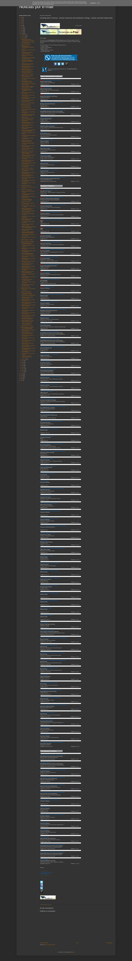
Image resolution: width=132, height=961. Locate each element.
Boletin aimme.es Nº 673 (26, 201)
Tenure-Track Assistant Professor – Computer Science (51, 294)
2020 (21, 23)
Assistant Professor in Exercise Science (48, 503)
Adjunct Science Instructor (46, 608)
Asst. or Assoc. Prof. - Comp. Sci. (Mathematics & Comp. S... (53, 548)
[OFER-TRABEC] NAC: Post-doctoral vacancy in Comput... (28, 346)
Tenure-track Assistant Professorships (48, 369)
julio (22, 362)
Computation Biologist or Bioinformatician (49, 301)
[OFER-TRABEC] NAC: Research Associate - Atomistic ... (27, 67)
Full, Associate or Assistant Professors (51, 234)
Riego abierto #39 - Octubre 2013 (27, 151)
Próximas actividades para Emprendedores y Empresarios (27, 40)
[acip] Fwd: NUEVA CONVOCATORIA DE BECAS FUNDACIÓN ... (28, 131)
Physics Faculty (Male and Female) (47, 413)
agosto (22, 360)
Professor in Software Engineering (47, 712)
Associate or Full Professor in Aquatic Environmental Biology (53, 637)
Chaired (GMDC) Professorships (47, 630)
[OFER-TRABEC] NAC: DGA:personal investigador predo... (28, 349)
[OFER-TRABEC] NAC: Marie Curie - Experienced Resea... (28, 146)
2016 (21, 28)
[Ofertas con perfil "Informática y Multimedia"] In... (27, 128)
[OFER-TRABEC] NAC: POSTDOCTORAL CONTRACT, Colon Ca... (27, 47)
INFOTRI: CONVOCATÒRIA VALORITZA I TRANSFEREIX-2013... (27, 61)
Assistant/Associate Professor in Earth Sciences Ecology (52, 652)
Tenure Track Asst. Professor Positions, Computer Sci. (55, 227)
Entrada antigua (109, 942)
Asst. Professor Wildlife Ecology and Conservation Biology (52, 406)
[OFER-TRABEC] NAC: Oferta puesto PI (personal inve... (28, 181)
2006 (21, 380)
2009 (21, 378)
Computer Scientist (44, 481)
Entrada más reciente (44, 942)
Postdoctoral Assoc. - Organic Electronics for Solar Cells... (52, 852)
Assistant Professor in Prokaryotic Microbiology (50, 799)
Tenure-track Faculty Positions (46, 391)
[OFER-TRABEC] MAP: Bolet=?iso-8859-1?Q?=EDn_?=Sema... (27, 87)
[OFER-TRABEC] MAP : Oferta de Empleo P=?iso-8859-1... (27, 176)
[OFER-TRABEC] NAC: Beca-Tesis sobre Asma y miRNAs (27, 161)
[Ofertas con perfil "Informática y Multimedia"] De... (27, 125)
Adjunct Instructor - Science (46, 615)
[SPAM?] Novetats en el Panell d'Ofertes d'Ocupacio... (27, 53)
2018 (21, 25)
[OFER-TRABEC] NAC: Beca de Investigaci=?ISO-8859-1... (27, 209)
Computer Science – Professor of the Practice (53, 219)
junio (22, 363)
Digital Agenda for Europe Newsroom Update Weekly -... (28, 197)
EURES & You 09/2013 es (26, 291)
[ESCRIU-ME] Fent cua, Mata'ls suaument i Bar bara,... (27, 76)
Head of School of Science (46, 154)
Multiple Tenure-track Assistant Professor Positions (51, 421)
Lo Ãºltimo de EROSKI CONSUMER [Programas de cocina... (28, 58)
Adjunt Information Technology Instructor (49, 600)
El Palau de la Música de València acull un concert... (27, 204)
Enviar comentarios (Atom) (50, 944)
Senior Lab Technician (45, 734)
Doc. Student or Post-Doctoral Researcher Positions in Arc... (53, 777)
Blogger (72, 952)
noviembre (23, 36)
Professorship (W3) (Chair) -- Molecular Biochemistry (51, 443)
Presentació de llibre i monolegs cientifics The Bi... (27, 138)
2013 (21, 33)
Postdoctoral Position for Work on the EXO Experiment (52, 814)
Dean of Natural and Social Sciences (48, 147)
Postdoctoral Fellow (44, 859)
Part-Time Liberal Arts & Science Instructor (49, 428)
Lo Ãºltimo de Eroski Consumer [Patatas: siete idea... (27, 298)
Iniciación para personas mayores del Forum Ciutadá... (28, 235)
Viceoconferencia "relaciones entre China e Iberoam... (27, 96)
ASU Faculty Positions (45, 324)
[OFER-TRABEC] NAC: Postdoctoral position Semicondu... (28, 267)
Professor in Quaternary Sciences (47, 473)
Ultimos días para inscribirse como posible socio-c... (27, 311)
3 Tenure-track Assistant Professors (47, 398)
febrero (22, 370)
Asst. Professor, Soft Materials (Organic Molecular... (54, 249)
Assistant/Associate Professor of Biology (49, 682)
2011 (21, 375)
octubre (22, 38)
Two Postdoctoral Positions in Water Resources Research (52, 792)
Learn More (93, 3)
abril (22, 367)
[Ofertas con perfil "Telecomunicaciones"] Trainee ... (28, 118)
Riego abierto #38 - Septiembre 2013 (28, 295)
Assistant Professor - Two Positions (47, 466)
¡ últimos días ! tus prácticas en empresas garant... (27, 230)
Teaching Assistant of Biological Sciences (49, 667)
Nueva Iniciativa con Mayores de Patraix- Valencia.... (27, 343)
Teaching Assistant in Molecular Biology (48, 645)
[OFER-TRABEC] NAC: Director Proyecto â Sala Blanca (27, 70)
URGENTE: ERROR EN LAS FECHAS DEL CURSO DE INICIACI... (28, 227)
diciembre (23, 34)
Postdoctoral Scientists (45, 762)
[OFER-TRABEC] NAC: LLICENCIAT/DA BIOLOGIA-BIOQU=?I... (27, 89)
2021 (21, 22)
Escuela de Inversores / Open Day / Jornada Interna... (27, 166)
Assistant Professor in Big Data (50, 272)
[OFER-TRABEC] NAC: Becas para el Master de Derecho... (28, 330)
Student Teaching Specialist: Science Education (50, 510)
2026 (21, 17)
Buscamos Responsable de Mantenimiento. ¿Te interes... (27, 293)
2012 (21, 374)
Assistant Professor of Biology (46, 436)
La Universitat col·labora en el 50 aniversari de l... (27, 308)
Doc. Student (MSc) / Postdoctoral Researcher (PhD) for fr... (52, 784)
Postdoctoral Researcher (45, 727)
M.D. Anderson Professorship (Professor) (52, 212)
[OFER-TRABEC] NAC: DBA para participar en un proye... (27, 64)
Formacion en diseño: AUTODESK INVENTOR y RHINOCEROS (27, 232)
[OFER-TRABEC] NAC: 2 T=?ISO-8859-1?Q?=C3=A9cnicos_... (27, 321)
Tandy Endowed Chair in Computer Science (49, 162)
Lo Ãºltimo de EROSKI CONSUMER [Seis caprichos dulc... (28, 212)
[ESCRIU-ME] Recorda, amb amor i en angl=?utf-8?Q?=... (28, 277)
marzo (22, 368)
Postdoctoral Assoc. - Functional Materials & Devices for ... (52, 844)
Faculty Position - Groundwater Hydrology (49, 331)
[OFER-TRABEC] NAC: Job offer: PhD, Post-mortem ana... (28, 84)
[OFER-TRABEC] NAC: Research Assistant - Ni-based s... (27, 123)
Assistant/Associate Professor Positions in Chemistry (51, 742)
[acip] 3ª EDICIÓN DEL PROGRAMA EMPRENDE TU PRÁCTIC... (28, 115)
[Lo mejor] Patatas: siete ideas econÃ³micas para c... (27, 280)
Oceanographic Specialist (48, 286)
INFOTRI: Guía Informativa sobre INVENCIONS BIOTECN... (27, 272)
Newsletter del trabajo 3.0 (26, 185)
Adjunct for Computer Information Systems (49, 570)
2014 (21, 31)
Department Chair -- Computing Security (48, 124)
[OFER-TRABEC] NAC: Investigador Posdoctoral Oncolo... (28, 43)
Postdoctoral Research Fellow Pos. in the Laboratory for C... (53, 754)
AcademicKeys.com (45, 873)
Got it (98, 3)
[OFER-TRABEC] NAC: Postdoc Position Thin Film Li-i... (27, 264)
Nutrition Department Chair (49, 95)
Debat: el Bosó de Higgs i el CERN (27, 102)
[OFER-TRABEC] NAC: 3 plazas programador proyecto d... (27, 333)
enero (22, 371)
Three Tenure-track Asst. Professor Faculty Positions (54, 204)
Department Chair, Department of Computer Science (51, 102)
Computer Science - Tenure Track (47, 495)
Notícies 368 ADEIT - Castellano (27, 74)
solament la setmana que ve (26, 189)
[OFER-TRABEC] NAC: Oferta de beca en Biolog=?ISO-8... (28, 251)
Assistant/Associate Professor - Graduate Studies (50, 690)
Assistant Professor (44, 540)
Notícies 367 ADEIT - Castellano (27, 168)
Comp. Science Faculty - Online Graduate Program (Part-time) (53, 705)
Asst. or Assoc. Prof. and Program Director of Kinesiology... (53, 451)
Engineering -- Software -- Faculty (50, 189)
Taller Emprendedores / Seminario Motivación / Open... (27, 285)
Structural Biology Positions (46, 361)
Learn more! (54, 70)
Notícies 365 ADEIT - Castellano (27, 325)
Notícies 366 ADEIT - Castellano (27, 239)
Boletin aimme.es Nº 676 (26, 44)
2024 (21, 20)
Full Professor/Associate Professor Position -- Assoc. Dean (52, 110)
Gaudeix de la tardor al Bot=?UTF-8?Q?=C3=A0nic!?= (28, 341)
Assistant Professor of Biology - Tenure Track (50, 578)
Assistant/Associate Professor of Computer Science (51, 376)
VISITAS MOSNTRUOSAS (26, 106)
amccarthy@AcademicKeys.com (47, 872)
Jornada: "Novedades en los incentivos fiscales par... (26, 324)
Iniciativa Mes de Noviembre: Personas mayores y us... (26, 141)
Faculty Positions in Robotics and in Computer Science (52, 488)
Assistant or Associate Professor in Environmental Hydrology (53, 309)
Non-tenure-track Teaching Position (50, 257)
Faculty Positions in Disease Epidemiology (52, 242)
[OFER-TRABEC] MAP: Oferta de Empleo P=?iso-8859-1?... (27, 243)
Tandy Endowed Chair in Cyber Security (48, 169)
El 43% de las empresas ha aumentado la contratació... (26, 200)
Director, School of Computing (46, 139)
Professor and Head (47, 87)
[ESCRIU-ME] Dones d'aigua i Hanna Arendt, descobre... (28, 163)
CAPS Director (43, 132)
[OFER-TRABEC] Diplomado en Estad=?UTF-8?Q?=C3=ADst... (27, 254)
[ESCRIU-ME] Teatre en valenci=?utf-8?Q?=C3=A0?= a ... (28, 313)
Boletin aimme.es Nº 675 (26, 104)
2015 (21, 30)
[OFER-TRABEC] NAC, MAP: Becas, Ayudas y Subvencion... (28, 316)
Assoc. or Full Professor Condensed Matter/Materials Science (53, 525)
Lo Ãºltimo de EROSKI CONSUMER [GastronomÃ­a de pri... (28, 156)
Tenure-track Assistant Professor (47, 316)
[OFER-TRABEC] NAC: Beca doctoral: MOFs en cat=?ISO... (28, 305)
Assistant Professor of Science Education (49, 354)
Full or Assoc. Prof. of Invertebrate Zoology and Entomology (53, 660)
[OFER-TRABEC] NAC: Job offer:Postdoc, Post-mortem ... (27, 82)
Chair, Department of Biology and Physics (52, 80)
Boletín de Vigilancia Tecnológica (27, 241)
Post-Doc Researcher (44, 837)
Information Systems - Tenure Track (47, 533)
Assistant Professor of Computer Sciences (49, 383)
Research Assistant (44, 675)
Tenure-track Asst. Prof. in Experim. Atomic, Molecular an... (53, 346)
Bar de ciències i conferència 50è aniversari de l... (27, 158)
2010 (21, 377)
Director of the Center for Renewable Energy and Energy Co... (53, 177)
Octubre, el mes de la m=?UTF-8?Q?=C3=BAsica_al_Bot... (28, 262)
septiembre (23, 359)
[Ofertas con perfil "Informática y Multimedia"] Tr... (27, 120)
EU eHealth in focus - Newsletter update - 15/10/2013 (27, 225)
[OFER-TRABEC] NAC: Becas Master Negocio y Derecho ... (28, 300)
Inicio (77, 942)
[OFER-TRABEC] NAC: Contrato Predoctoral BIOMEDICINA (27, 328)
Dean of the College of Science (46, 117)
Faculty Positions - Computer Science (51, 279)
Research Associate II (44, 807)
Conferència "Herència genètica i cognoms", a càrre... (27, 149)
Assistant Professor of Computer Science (49, 585)
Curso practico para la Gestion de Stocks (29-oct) (27, 336)
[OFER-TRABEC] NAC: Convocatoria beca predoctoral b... (28, 98)
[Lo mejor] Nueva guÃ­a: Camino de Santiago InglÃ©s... (27, 194)
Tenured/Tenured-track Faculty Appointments (53, 197)
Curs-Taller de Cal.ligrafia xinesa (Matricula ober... (27, 170)
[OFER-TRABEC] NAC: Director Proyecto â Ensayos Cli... (27, 72)
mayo (22, 365)
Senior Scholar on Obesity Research (51, 264)
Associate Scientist (44, 822)
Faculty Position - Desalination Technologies (49, 339)
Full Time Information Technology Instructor (49, 593)
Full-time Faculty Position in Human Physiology (50, 697)
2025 (21, 18)
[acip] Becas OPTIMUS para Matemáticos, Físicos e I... (26, 356)
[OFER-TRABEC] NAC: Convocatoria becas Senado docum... (28, 303)
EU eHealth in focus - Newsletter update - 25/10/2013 (27, 101)
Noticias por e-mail (36, 6)
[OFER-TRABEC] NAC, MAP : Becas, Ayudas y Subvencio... (28, 173)
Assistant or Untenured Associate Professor (49, 563)
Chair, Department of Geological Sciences (49, 518)
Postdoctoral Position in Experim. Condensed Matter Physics (53, 769)
